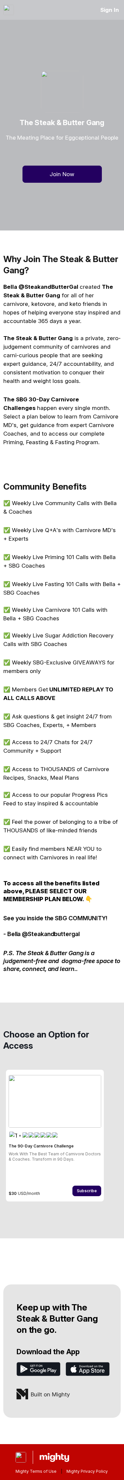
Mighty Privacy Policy (87, 1471)
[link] (55, 1135)
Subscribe (87, 1190)
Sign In (109, 10)
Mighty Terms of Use (36, 1471)
